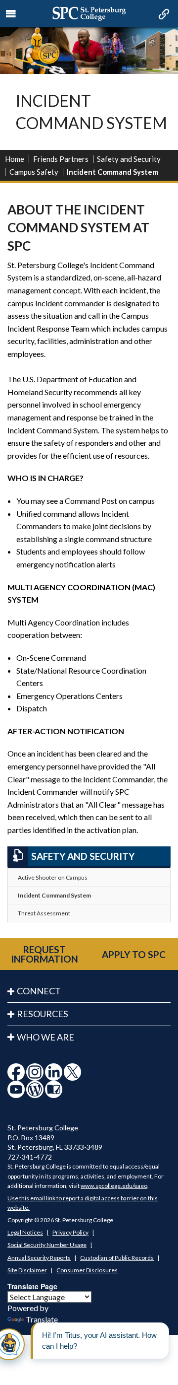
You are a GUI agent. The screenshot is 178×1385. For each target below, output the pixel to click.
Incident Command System (54, 895)
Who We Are (45, 1037)
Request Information (44, 954)
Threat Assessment (44, 913)
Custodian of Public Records (117, 1257)
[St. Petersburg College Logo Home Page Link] (89, 13)
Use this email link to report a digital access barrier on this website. (82, 1202)
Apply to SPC (134, 954)
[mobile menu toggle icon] (11, 14)
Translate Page (32, 1286)
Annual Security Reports (39, 1257)
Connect (39, 990)
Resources (42, 1013)
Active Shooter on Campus (53, 877)
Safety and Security (129, 158)
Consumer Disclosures (87, 1270)
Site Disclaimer (27, 1270)
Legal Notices (25, 1232)
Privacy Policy (70, 1232)
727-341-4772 (29, 1157)
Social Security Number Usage (47, 1244)
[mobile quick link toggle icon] (163, 15)
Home (14, 158)
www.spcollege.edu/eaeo (114, 1185)
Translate (42, 1319)
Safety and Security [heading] (82, 856)
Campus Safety (33, 171)
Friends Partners (61, 158)
